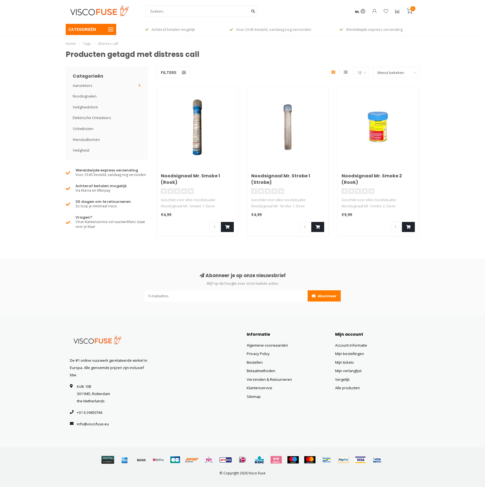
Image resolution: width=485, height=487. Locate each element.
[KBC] (259, 460)
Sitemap (254, 396)
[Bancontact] (327, 460)
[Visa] (360, 460)
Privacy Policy (258, 353)
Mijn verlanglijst (348, 370)
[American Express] (125, 460)
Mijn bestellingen (349, 353)
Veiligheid (81, 150)
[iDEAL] (242, 460)
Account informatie (351, 345)
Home (71, 43)
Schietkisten (83, 128)
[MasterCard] (310, 460)
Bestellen (255, 362)
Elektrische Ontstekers (92, 117)
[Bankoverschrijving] (141, 460)
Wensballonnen (86, 139)
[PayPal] (344, 460)
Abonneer (327, 295)
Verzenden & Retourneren (269, 379)
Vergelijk (342, 379)
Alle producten (347, 387)
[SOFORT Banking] (192, 460)
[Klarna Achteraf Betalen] (276, 460)
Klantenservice (259, 387)
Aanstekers (82, 85)
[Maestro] (293, 460)
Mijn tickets (344, 362)
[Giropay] (226, 460)
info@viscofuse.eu (93, 423)
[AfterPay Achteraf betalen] (108, 460)
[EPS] (209, 460)
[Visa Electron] (377, 460)
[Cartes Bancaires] (175, 460)
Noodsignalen (85, 96)
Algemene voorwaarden (267, 345)
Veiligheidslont (85, 107)
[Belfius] (158, 460)
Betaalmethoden (261, 370)
